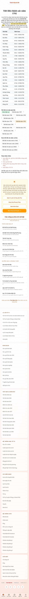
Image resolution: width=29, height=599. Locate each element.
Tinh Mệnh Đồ (14, 2)
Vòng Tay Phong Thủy (15, 202)
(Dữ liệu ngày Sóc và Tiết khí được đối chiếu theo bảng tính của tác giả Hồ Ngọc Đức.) (14, 171)
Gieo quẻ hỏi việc (7, 162)
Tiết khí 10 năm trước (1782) (10, 140)
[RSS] (18, 587)
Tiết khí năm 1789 (21, 115)
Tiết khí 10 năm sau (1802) (9, 147)
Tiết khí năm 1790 (8, 118)
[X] (14, 587)
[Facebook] (22, 587)
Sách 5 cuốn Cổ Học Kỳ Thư (14, 198)
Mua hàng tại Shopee (13, 210)
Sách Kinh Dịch (14, 206)
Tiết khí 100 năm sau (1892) (9, 150)
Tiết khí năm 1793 (8, 124)
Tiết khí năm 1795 (21, 127)
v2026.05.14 (23, 582)
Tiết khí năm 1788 (7, 115)
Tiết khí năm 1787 (17, 112)
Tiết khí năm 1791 (7, 121)
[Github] (10, 587)
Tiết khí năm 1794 (7, 127)
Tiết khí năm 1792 (21, 121)
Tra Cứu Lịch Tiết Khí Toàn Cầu (14, 24)
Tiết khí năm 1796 (8, 130)
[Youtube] (6, 587)
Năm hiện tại (5, 112)
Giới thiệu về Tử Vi (8, 167)
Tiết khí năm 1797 (7, 134)
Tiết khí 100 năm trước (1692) (10, 143)
